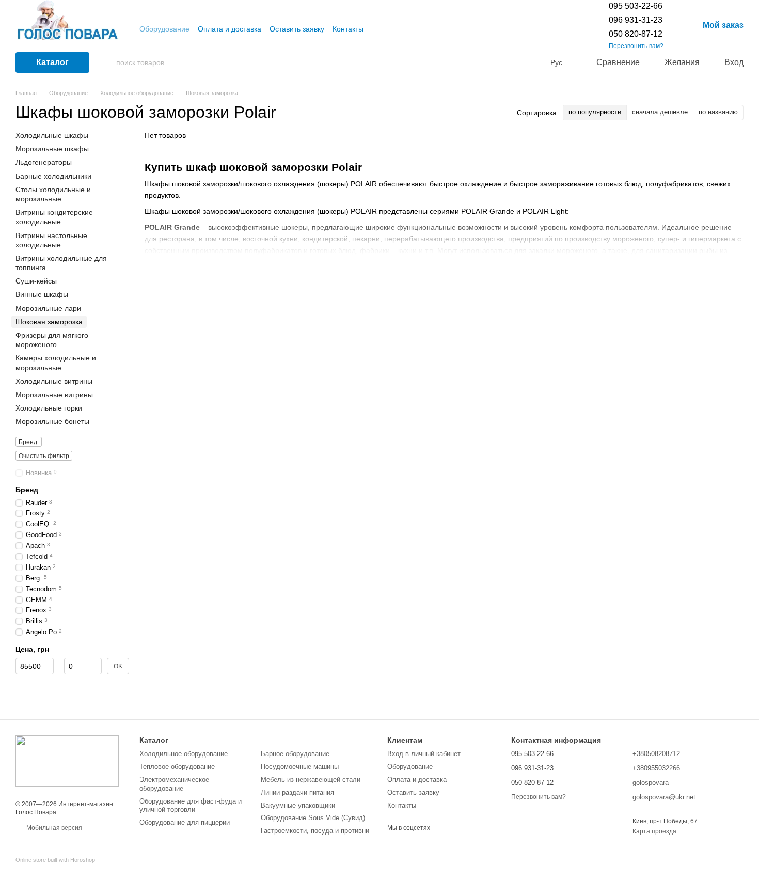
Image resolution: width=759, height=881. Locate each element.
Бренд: (29, 441)
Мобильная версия (53, 827)
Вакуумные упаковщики (298, 805)
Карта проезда (654, 831)
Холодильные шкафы (51, 135)
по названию (718, 112)
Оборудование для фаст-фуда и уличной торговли (190, 805)
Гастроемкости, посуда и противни (315, 831)
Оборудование (164, 29)
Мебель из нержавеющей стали (310, 779)
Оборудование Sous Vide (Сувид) (313, 818)
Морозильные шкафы (52, 149)
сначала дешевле (660, 112)
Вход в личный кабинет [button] (424, 754)
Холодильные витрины (53, 381)
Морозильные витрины (54, 394)
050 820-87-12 (635, 33)
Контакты (348, 29)
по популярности (594, 112)
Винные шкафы (41, 294)
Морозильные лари (48, 308)
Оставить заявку (297, 29)
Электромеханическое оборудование (174, 784)
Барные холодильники (53, 175)
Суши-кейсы (36, 281)
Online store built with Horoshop (55, 860)
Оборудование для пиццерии (184, 822)
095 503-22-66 (635, 6)
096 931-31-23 (635, 19)
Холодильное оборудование (183, 754)
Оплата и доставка (229, 29)
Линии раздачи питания (297, 792)
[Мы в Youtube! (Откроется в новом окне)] (378, 29)
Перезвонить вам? (636, 46)
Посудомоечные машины (300, 766)
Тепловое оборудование (177, 766)
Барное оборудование (295, 754)
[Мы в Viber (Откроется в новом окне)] (390, 29)
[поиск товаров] (108, 62)
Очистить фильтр (44, 455)
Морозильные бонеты (52, 421)
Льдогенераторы (43, 162)
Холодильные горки (48, 408)
